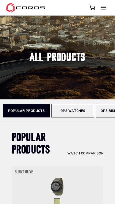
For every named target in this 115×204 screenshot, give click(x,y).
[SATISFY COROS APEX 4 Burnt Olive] (57, 186)
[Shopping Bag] (92, 7)
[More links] (104, 7)
